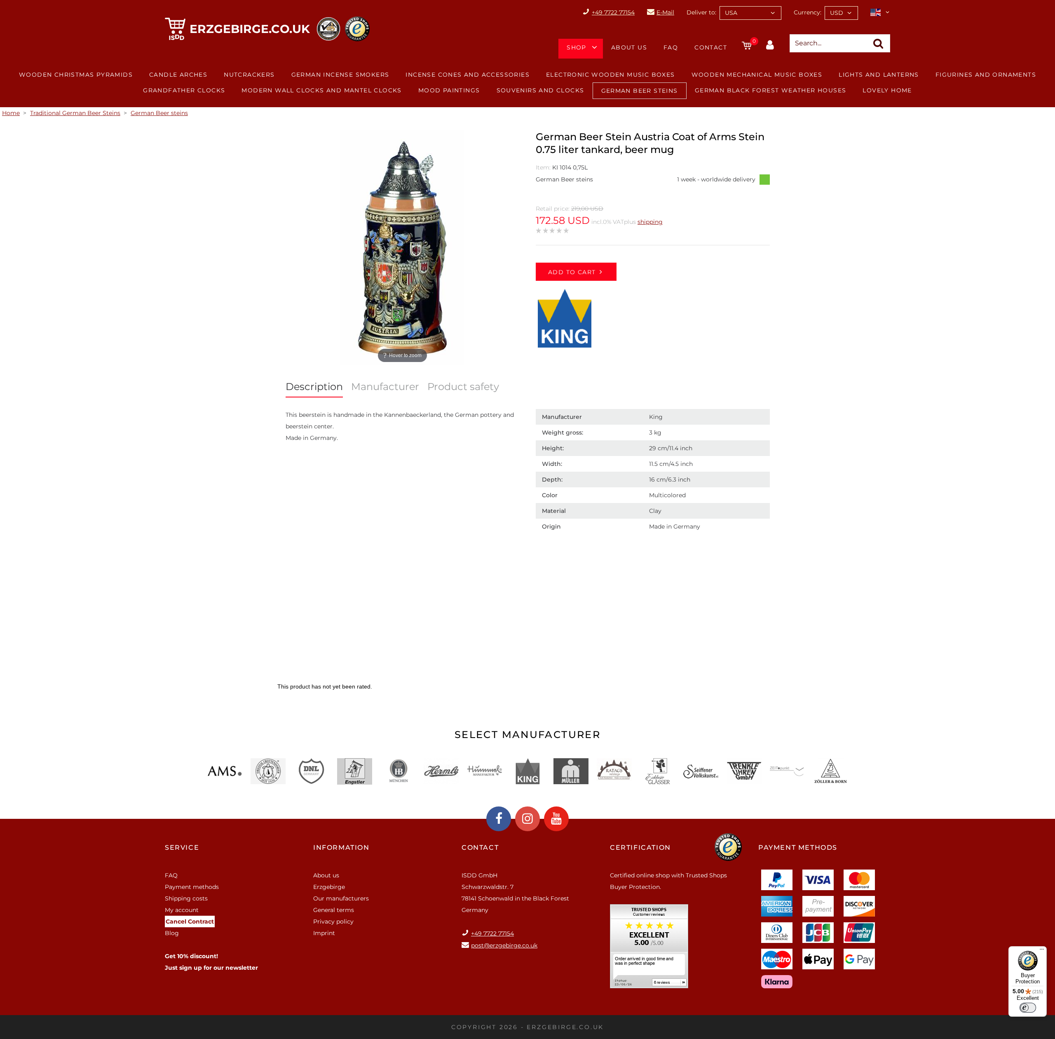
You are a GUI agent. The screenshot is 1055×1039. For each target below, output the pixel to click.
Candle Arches (178, 74)
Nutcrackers (249, 74)
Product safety (463, 387)
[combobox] (750, 13)
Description (314, 387)
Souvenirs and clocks (540, 90)
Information (341, 847)
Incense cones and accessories (468, 74)
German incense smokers (340, 74)
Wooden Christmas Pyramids (76, 74)
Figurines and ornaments (985, 74)
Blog (172, 933)
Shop (576, 47)
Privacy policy (333, 921)
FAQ (670, 47)
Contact (710, 47)
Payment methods (192, 887)
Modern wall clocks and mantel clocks (321, 90)
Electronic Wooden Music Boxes (610, 74)
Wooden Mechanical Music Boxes (757, 74)
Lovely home (887, 90)
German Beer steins (639, 90)
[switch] (1028, 1008)
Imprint (324, 933)
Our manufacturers (341, 898)
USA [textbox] (731, 12)
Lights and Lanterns (879, 74)
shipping (650, 222)
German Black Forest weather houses (770, 90)
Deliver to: (701, 12)
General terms (333, 910)
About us (629, 47)
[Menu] (1042, 951)
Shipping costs (186, 898)
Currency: (807, 12)
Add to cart (571, 272)
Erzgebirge (329, 887)
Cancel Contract (190, 921)
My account (182, 910)
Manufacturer (385, 387)
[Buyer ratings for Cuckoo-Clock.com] (649, 949)
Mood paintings (449, 90)
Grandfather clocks (184, 90)
